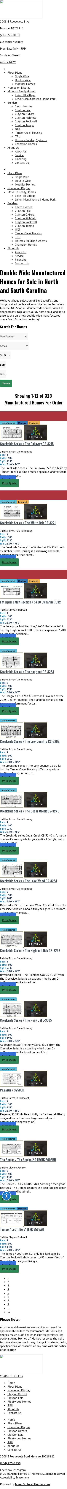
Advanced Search (58, 390)
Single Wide (22, 76)
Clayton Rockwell (26, 121)
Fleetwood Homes (19, 1401)
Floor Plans (14, 72)
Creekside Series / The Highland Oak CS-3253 (30, 950)
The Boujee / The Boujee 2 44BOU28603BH (28, 1159)
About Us (13, 147)
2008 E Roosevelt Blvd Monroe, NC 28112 (27, 1456)
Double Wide (23, 80)
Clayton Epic (23, 110)
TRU (17, 136)
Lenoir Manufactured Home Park (35, 99)
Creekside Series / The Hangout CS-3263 (27, 671)
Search (6, 383)
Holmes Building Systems (31, 140)
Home (11, 1383)
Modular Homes (25, 84)
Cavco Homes (23, 106)
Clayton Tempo (24, 125)
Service (19, 155)
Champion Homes (26, 144)
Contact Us (22, 162)
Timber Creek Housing (28, 132)
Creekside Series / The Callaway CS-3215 (27, 443)
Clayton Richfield (25, 117)
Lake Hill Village (25, 95)
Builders (12, 102)
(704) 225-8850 (10, 35)
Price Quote (9, 483)
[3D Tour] (35, 439)
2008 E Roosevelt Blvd (14, 21)
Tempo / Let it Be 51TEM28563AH (22, 1229)
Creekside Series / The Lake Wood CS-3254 (28, 880)
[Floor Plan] (12, 439)
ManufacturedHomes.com (32, 1484)
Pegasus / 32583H (12, 1090)
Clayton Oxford (24, 114)
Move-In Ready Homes (21, 91)
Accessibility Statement (14, 1477)
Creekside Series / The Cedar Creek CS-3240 (29, 811)
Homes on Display (18, 87)
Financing (20, 159)
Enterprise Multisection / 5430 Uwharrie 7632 (30, 602)
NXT (17, 129)
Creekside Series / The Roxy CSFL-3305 (26, 1020)
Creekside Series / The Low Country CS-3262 (29, 741)
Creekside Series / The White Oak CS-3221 (28, 522)
